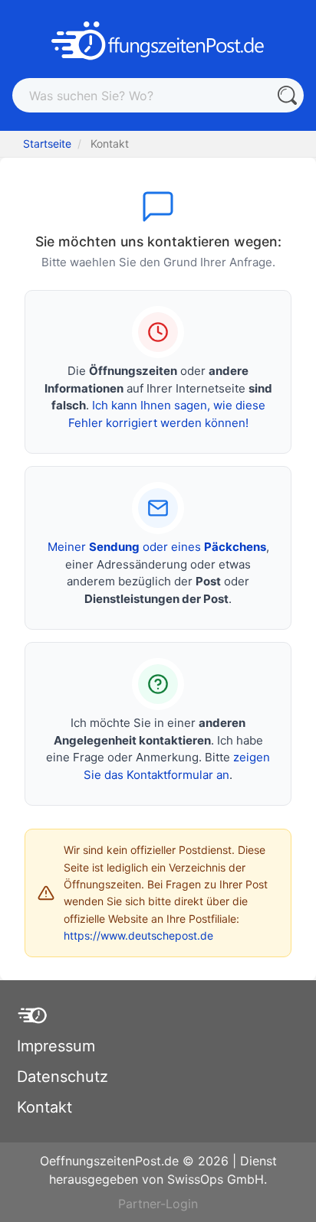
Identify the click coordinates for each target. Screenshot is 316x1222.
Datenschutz (62, 1076)
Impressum (56, 1046)
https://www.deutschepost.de (138, 935)
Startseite (47, 143)
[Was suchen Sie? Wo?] (286, 95)
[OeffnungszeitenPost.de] (158, 40)
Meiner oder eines (157, 546)
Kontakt (44, 1107)
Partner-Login (158, 1203)
